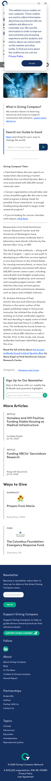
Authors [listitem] (7, 700)
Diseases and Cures (28, 370)
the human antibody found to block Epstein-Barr (23, 351)
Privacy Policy (25, 773)
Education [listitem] (8, 734)
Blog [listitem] (5, 665)
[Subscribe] (45, 395)
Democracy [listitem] (9, 730)
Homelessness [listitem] (10, 738)
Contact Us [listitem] (8, 708)
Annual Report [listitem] (10, 678)
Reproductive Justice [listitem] (13, 742)
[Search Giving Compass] (39, 4)
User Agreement (26, 776)
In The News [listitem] (9, 670)
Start (8, 136)
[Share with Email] (47, 65)
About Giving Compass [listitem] (14, 661)
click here (22, 218)
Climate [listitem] (7, 726)
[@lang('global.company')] (5, 3)
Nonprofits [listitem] (8, 696)
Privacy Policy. (16, 56)
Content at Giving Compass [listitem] (16, 674)
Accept (32, 63)
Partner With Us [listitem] (11, 704)
